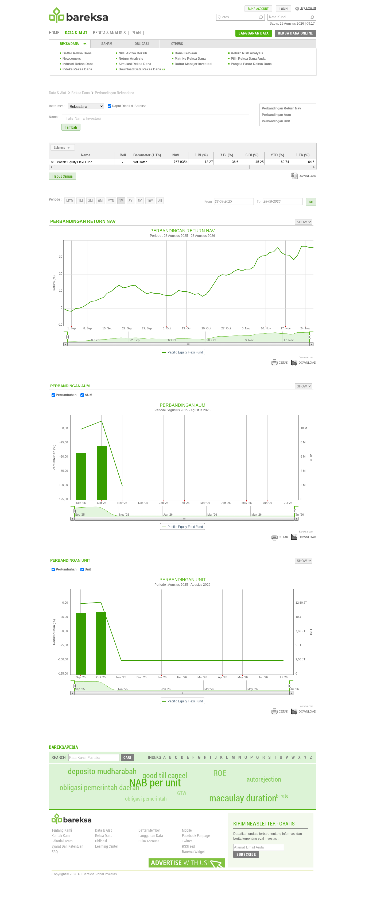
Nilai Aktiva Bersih (133, 53)
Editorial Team (62, 840)
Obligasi (101, 840)
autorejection (264, 779)
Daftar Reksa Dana (77, 53)
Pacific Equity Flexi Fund (74, 162)
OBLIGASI (142, 43)
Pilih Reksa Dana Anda (248, 58)
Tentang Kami (62, 830)
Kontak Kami (61, 835)
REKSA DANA (69, 43)
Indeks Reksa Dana (77, 69)
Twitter (187, 840)
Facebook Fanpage (196, 835)
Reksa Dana (80, 92)
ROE (219, 773)
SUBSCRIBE (246, 854)
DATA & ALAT (76, 33)
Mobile (187, 830)
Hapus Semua (62, 176)
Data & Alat (57, 92)
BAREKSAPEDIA (63, 747)
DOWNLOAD (307, 175)
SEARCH (59, 757)
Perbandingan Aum (276, 115)
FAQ (55, 851)
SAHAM (106, 43)
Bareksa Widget (193, 851)
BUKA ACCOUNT (258, 8)
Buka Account (148, 840)
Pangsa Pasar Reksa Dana (251, 64)
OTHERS (177, 43)
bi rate (282, 795)
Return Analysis (131, 58)
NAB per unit (155, 782)
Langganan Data (150, 835)
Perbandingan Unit (276, 121)
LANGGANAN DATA (254, 33)
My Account (308, 8)
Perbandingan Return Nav (281, 108)
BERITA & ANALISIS (109, 33)
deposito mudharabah (102, 771)
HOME (54, 33)
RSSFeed (188, 846)
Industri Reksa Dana (78, 64)
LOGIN (283, 8)
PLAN (136, 33)
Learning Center (106, 846)
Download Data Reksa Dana (140, 69)
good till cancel (164, 775)
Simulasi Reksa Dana (135, 64)
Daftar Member (149, 830)
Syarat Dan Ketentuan (67, 846)
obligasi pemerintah (146, 798)
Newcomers (72, 58)
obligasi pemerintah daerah (99, 787)
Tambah (71, 127)
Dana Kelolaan (186, 53)
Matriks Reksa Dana (190, 58)
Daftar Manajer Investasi (193, 64)
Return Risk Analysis (247, 53)
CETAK (283, 362)
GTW (181, 793)
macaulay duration (243, 797)
